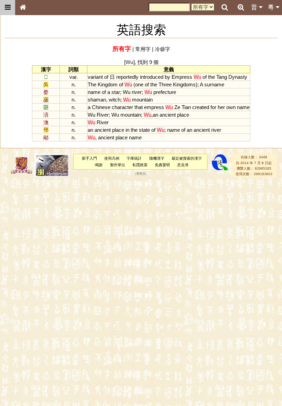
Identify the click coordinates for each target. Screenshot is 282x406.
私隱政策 (140, 165)
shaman (97, 100)
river (137, 92)
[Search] (224, 7)
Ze (177, 107)
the (211, 77)
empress (154, 107)
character (122, 107)
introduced (151, 77)
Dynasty (237, 77)
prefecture (164, 92)
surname (214, 84)
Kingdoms (184, 84)
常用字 (143, 49)
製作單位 (117, 165)
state (144, 130)
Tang (221, 77)
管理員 (140, 174)
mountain (142, 100)
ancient (168, 115)
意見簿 (182, 165)
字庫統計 (134, 158)
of (106, 77)
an (155, 115)
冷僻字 (162, 49)
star (115, 92)
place (183, 115)
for (213, 107)
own (231, 107)
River (103, 115)
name (94, 92)
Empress (182, 77)
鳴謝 (98, 165)
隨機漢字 (156, 158)
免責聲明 (162, 165)
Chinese (101, 107)
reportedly (127, 77)
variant (95, 77)
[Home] (22, 7)
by (167, 77)
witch (114, 100)
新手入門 (89, 158)
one (139, 84)
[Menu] (7, 7)
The (92, 84)
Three (165, 84)
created (200, 107)
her (221, 107)
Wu (126, 92)
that (138, 107)
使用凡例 (111, 158)
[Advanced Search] (240, 7)
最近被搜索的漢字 (187, 158)
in (127, 130)
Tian (186, 107)
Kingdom (108, 84)
